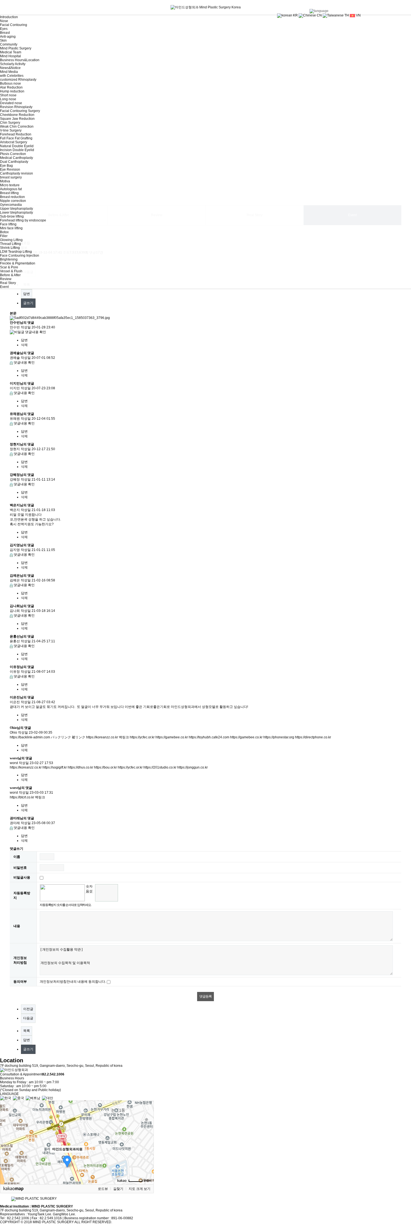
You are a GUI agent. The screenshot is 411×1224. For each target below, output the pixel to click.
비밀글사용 (21, 877)
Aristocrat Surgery (13, 142)
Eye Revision (10, 169)
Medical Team (10, 52)
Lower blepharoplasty (16, 212)
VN (358, 15)
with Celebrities (11, 76)
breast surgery (11, 177)
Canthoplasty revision (16, 173)
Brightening (9, 259)
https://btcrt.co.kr (22, 797)
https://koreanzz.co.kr (102, 737)
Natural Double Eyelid (17, 146)
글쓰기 (28, 303)
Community (8, 44)
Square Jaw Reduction (17, 119)
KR (295, 15)
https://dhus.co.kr (80, 767)
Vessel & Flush (11, 271)
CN (319, 15)
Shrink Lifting (10, 248)
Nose (4, 21)
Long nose (8, 99)
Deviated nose (11, 103)
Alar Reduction (11, 87)
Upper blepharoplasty (16, 209)
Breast (5, 33)
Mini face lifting (11, 228)
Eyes (4, 29)
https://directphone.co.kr (313, 737)
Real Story (8, 283)
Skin (3, 40)
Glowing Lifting (11, 240)
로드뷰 (103, 1189)
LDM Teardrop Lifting (16, 252)
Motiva (5, 181)
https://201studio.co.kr (159, 767)
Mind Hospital (10, 56)
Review (5, 279)
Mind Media (9, 72)
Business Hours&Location (19, 60)
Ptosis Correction (13, 154)
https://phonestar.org (278, 737)
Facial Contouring (13, 25)
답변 (26, 294)
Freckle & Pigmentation (17, 263)
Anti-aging (8, 37)
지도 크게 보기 (139, 1189)
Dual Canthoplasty (14, 162)
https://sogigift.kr (54, 767)
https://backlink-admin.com (30, 737)
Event (4, 287)
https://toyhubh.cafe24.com (209, 737)
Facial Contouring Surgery (20, 111)
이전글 (28, 1009)
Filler (4, 236)
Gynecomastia (11, 205)
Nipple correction (13, 201)
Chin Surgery (10, 123)
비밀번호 (20, 868)
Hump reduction (12, 91)
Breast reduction (12, 197)
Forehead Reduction (15, 134)
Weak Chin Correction (17, 126)
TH (346, 15)
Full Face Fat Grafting (16, 138)
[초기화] (147, 1152)
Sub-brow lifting (12, 216)
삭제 (24, 345)
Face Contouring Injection (19, 255)
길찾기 (118, 1189)
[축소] (147, 1141)
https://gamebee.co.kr (171, 737)
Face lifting (8, 224)
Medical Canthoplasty (16, 158)
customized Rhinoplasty (18, 80)
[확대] (147, 1132)
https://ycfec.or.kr (142, 737)
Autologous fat (11, 189)
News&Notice (10, 68)
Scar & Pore (9, 267)
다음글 (28, 1018)
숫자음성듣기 (89, 888)
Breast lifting (9, 193)
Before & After (10, 275)
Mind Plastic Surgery (15, 48)
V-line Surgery (11, 130)
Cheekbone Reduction (17, 115)
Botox (4, 232)
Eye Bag (6, 166)
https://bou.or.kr (105, 767)
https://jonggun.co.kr (192, 767)
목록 (26, 1031)
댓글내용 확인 (35, 332)
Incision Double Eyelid (17, 150)
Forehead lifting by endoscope (23, 220)
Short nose (8, 95)
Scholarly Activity (12, 64)
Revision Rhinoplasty (16, 107)
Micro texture (10, 185)
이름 (16, 857)
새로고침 (89, 897)
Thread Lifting (10, 244)
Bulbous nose (10, 83)
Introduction (9, 17)
